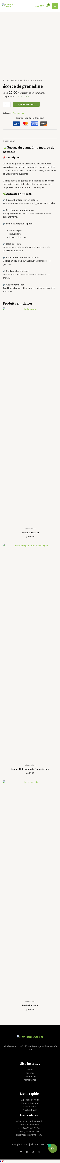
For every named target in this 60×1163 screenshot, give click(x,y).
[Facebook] (27, 1152)
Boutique (30, 1072)
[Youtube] (21, 1152)
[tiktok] (33, 1152)
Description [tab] (9, 140)
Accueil (6, 80)
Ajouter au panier (26, 104)
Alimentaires (16, 80)
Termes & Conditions (28, 1124)
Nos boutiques (30, 1109)
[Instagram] (39, 1152)
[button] (30, 1161)
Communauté (30, 1106)
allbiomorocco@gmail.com (29, 1134)
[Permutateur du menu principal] (55, 6)
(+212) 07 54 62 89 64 (28, 1128)
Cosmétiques (30, 1076)
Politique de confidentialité (29, 1121)
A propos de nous (30, 1099)
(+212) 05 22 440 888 (29, 1131)
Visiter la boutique (30, 1103)
